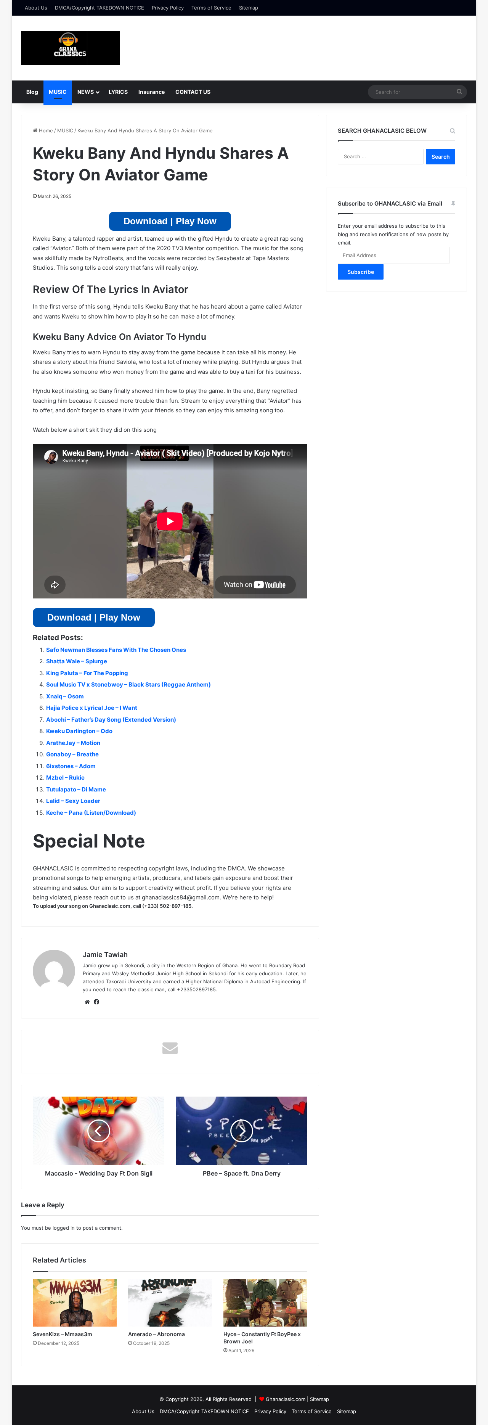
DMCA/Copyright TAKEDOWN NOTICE (99, 8)
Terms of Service (211, 8)
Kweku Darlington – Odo (79, 731)
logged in (64, 1228)
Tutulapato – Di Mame (76, 789)
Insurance (151, 91)
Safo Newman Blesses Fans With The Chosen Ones (116, 649)
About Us (36, 8)
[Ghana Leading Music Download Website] (70, 48)
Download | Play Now (170, 221)
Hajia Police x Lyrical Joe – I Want (91, 707)
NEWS (85, 91)
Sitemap (248, 8)
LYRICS (118, 91)
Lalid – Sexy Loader (73, 800)
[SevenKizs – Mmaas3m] (75, 1303)
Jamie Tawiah (105, 955)
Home (45, 130)
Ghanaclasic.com (285, 1399)
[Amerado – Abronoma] (170, 1303)
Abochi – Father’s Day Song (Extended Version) (111, 719)
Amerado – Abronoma (156, 1334)
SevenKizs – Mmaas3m (62, 1334)
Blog (32, 91)
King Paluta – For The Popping (87, 673)
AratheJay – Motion (73, 742)
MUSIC (58, 91)
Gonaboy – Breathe (72, 754)
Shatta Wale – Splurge (76, 661)
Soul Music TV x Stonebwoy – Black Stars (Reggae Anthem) (128, 684)
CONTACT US (192, 91)
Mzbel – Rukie (65, 777)
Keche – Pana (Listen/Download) (91, 812)
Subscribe (360, 272)
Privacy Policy (168, 8)
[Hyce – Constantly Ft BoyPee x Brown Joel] (265, 1303)
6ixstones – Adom (71, 766)
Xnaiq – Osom (65, 696)
